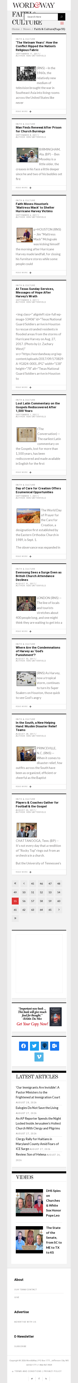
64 (41, 909)
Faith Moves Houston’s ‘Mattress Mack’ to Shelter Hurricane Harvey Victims (35, 207)
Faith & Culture (25, 39)
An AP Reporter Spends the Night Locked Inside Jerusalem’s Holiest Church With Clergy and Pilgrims (38, 1123)
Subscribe (20, 1346)
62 (23, 909)
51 (32, 892)
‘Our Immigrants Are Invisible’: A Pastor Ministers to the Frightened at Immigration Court (38, 1092)
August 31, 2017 (25, 583)
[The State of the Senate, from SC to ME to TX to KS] (29, 1252)
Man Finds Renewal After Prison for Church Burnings (38, 129)
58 (41, 901)
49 (15, 892)
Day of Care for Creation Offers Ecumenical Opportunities (38, 490)
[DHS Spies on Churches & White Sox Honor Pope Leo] (29, 1215)
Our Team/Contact (25, 1289)
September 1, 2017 (27, 415)
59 (50, 901)
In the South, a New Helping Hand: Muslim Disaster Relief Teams (36, 726)
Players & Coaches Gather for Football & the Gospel (37, 804)
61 (15, 909)
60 (58, 901)
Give (16, 1297)
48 (58, 883)
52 (41, 892)
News (26, 29)
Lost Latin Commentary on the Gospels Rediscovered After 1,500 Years (38, 407)
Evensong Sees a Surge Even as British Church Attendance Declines (38, 576)
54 (58, 892)
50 (23, 892)
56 (23, 901)
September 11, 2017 (27, 54)
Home (16, 29)
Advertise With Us (25, 1322)
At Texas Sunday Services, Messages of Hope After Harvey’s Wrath (35, 292)
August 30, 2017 (25, 659)
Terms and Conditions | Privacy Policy (38, 1371)
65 (50, 909)
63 (32, 909)
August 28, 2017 (25, 734)
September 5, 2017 (27, 300)
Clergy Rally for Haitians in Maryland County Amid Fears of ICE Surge (37, 1144)
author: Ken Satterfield (31, 56)
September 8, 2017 (27, 135)
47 (50, 883)
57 (32, 901)
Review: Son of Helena (31, 1154)
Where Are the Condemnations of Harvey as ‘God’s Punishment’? (38, 651)
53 (50, 892)
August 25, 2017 (25, 810)
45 (32, 883)
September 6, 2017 (27, 215)
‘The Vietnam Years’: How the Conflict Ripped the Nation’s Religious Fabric (37, 46)
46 (41, 883)
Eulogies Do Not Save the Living (37, 1108)
